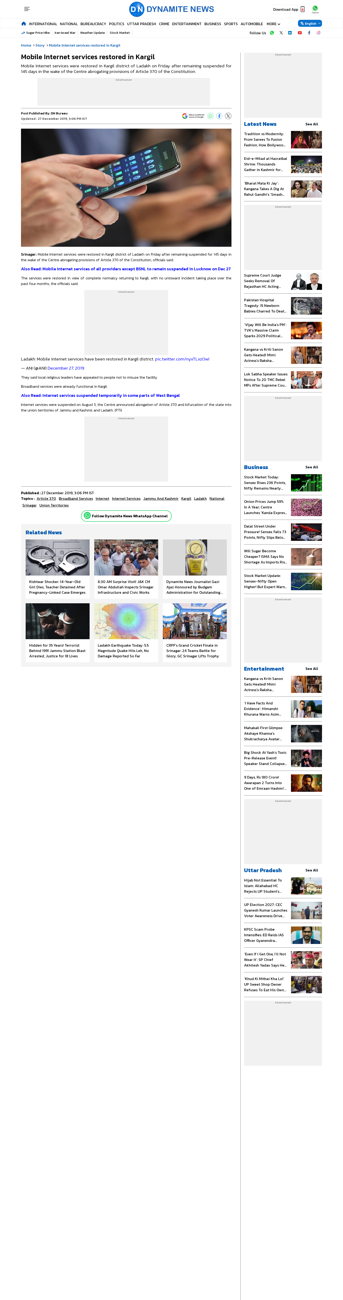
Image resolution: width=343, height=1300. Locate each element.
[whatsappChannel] (315, 9)
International (43, 24)
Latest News (260, 123)
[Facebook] (219, 116)
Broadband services (76, 498)
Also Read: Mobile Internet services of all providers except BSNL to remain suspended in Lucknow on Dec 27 (126, 269)
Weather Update (92, 32)
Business (212, 24)
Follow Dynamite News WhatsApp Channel (130, 516)
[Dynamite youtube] (299, 32)
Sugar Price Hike (38, 32)
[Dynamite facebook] (309, 32)
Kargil (186, 498)
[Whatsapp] (87, 515)
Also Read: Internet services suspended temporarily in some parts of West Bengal (100, 395)
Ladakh (200, 498)
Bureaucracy (93, 24)
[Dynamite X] (281, 32)
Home (26, 45)
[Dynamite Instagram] (318, 32)
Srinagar (29, 505)
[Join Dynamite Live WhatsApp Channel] (271, 32)
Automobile (252, 24)
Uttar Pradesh (141, 24)
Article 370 (46, 498)
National (69, 24)
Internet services (126, 498)
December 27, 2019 (66, 368)
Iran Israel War (65, 32)
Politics (116, 24)
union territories (54, 505)
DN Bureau (59, 113)
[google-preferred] (193, 116)
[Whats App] (210, 116)
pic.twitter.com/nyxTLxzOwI (182, 359)
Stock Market (120, 32)
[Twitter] (228, 116)
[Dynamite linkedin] (290, 32)
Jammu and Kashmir (160, 498)
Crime (164, 24)
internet (102, 498)
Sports (231, 24)
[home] (23, 23)
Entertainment (187, 24)
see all (311, 124)
